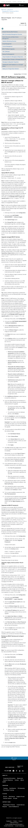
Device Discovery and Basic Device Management (10, 37)
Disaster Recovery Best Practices (10, 31)
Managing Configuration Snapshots (11, 62)
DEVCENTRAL (9, 1)
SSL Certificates (6, 51)
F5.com (3, 1)
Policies (15, 821)
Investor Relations (8, 780)
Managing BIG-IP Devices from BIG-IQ (10, 11)
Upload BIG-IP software (7, 172)
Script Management (7, 43)
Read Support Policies (9, 805)
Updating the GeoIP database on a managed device (13, 65)
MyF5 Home (3, 9)
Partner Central (7, 798)
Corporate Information (9, 778)
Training (5, 788)
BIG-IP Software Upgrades (9, 49)
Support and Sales (20, 767)
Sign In (22, 5)
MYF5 (24, 1)
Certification (12, 788)
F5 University (21, 788)
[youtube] (19, 770)
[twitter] (9, 770)
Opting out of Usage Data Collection (11, 68)
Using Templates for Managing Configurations (13, 56)
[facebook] (16, 770)
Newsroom (20, 778)
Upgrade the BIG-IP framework (9, 505)
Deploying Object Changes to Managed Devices (13, 59)
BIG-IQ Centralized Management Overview (12, 34)
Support (14, 1)
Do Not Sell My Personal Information (14, 824)
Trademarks (8, 821)
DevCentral (12, 796)
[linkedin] (12, 770)
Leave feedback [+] (14, 806)
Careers (17, 780)
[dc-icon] (22, 770)
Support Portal (20, 796)
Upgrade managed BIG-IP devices (10, 237)
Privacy (20, 821)
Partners (20, 1)
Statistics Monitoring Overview (9, 41)
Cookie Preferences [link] (8, 825)
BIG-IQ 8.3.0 (10, 9)
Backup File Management (8, 54)
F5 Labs (15, 798)
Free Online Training (8, 790)
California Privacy (14, 822)
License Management (7, 46)
